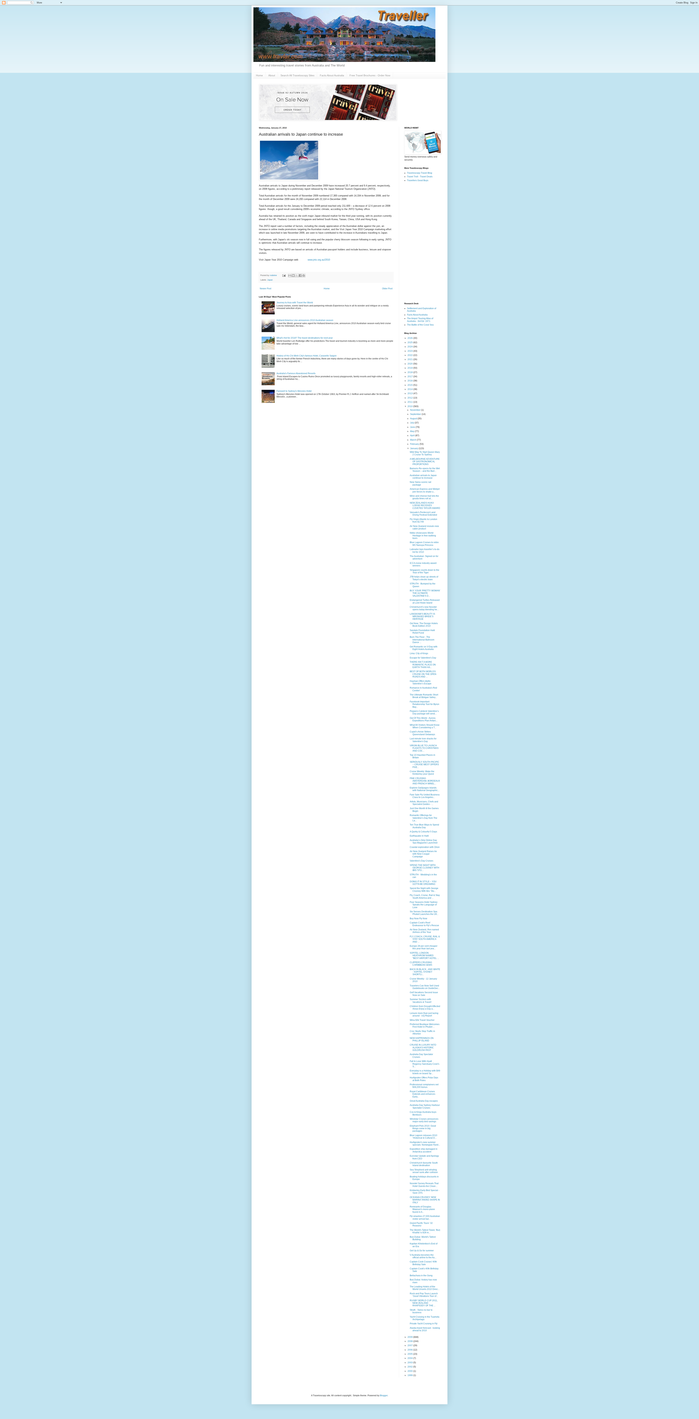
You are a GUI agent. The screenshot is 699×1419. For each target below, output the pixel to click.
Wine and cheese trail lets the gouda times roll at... (424, 497)
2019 (410, 368)
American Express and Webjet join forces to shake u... (425, 490)
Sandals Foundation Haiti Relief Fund (422, 631)
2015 (410, 385)
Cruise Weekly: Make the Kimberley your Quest (422, 772)
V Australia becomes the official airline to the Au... (423, 1256)
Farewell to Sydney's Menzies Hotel (294, 391)
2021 (410, 359)
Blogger (384, 1395)
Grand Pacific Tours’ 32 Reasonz (421, 1224)
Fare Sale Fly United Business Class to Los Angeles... (425, 796)
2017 (410, 376)
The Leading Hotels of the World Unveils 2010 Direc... (424, 1287)
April (412, 435)
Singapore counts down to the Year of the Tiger (424, 571)
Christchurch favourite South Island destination (424, 1164)
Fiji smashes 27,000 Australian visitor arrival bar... (425, 1217)
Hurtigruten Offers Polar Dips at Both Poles (424, 1078)
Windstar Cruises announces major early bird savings (424, 1120)
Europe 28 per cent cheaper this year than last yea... (423, 947)
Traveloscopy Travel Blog (419, 173)
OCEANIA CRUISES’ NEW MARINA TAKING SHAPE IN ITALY (425, 1200)
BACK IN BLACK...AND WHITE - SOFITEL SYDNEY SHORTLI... (425, 972)
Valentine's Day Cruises (421, 861)
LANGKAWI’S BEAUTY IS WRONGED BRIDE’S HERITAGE (422, 616)
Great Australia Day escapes (424, 1101)
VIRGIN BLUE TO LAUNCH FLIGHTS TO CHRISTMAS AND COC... (424, 748)
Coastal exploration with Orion (425, 847)
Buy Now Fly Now (418, 918)
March (413, 440)
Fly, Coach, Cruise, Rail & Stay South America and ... (425, 896)
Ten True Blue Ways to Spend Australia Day (424, 826)
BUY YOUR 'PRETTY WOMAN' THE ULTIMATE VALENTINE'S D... (425, 593)
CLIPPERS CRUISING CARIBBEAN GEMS (421, 963)
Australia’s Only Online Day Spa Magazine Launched (423, 841)
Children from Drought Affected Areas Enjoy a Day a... (425, 1007)
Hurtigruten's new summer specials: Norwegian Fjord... (425, 1143)
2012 (410, 398)
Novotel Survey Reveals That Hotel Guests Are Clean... (424, 1184)
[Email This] (290, 275)
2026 (410, 338)
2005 (410, 1354)
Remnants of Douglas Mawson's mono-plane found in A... (422, 1209)
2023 (410, 351)
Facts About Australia (332, 75)
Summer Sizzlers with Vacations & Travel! (420, 1000)
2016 (410, 380)
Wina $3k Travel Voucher (422, 1020)
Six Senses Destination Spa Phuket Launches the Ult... (424, 912)
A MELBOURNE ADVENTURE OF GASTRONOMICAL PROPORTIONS (425, 462)
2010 (410, 406)
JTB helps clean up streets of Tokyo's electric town (424, 578)
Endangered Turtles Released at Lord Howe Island (425, 601)
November (415, 410)
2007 (410, 1345)
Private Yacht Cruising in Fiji (423, 1323)
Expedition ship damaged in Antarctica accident (423, 1150)
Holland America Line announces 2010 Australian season (305, 320)
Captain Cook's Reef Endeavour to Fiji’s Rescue (424, 924)
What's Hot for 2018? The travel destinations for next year (305, 338)
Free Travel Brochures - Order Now (370, 75)
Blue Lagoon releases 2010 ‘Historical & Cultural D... (423, 1136)
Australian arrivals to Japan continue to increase (423, 476)
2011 (410, 402)
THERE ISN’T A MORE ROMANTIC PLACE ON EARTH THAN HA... (423, 665)
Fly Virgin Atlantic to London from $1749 (423, 520)
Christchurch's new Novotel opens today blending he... (424, 608)
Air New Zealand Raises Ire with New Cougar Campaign (423, 854)
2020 (410, 363)
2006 (410, 1350)
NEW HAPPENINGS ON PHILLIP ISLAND (422, 1039)
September (416, 414)
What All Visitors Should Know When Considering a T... (424, 726)
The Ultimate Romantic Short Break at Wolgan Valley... (424, 696)
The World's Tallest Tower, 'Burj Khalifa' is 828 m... (425, 1231)
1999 (410, 1375)
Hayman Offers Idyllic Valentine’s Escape (420, 682)
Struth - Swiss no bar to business (421, 1311)
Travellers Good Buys (417, 180)
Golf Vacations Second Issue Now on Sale (424, 993)
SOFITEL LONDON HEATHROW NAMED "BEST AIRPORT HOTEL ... (424, 955)
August (414, 418)
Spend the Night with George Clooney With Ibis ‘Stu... (424, 889)
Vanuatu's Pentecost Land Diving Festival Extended (423, 513)
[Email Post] (283, 275)
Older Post (387, 288)
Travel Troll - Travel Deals (420, 176)
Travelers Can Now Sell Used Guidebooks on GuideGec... (425, 987)
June (413, 427)
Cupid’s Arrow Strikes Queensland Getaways (422, 733)
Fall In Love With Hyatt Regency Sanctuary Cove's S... (424, 1064)
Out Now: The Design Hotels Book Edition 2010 (424, 624)
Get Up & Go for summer (422, 1250)
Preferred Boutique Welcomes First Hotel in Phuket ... (424, 1025)
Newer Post (265, 288)
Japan (270, 280)
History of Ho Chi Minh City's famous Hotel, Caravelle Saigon (307, 355)
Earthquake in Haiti (419, 836)
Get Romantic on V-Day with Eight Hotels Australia (423, 648)
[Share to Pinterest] (303, 275)
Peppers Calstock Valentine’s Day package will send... (424, 712)
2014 (410, 389)
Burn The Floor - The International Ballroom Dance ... (422, 640)
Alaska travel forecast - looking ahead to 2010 (425, 1329)
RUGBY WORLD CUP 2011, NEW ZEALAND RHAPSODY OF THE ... (424, 1303)
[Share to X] (297, 275)
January (414, 448)
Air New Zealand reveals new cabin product (424, 527)
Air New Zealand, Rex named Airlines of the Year (424, 930)
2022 (410, 355)
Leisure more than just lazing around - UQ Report (424, 1014)
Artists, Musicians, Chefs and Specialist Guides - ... (424, 802)
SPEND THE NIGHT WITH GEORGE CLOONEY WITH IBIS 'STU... (424, 868)
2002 (410, 1366)
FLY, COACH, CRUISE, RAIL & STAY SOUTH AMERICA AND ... (425, 939)
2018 (410, 372)
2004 (410, 1358)
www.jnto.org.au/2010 (319, 259)
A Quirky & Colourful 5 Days (423, 831)
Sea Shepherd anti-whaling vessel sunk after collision (424, 1171)
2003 (410, 1362)
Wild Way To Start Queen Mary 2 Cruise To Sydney (425, 453)
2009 (410, 1337)
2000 (410, 1371)
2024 (410, 346)
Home (259, 75)
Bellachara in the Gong (421, 1275)
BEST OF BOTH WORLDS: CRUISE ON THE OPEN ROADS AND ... (423, 674)
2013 (410, 393)
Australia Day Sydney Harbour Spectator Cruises (425, 1106)
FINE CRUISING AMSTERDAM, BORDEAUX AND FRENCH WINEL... (425, 781)
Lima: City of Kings (419, 653)
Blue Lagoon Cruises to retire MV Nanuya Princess (424, 543)
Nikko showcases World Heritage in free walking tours (423, 535)
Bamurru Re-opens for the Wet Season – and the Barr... (425, 469)
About (271, 75)
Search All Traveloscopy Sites (297, 75)
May (412, 431)
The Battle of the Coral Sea (420, 325)
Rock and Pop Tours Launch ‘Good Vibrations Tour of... (424, 1294)
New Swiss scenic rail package (420, 483)
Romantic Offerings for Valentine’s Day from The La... (423, 818)
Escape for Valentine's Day (423, 658)
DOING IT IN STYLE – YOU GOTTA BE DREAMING (423, 882)
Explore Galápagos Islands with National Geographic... (424, 789)
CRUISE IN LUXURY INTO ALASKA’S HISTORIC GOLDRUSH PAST (423, 1047)
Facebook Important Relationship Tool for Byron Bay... (424, 704)
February (415, 444)
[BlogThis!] (293, 275)
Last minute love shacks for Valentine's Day (423, 739)
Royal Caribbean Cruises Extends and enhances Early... (422, 1094)
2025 (410, 342)
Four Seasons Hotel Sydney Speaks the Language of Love (423, 905)
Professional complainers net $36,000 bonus (424, 1085)
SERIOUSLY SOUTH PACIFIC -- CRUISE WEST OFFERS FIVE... (424, 764)
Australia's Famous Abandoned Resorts (296, 373)
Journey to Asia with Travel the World (295, 302)
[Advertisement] (422, 242)
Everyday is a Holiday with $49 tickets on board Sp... (425, 1072)
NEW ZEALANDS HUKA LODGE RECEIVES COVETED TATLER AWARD (425, 505)
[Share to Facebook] (300, 275)
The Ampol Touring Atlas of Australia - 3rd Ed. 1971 (420, 319)
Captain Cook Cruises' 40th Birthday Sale (423, 1263)
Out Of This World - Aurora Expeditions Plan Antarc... (424, 719)
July (412, 422)
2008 (410, 1341)
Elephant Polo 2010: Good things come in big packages (423, 1128)
